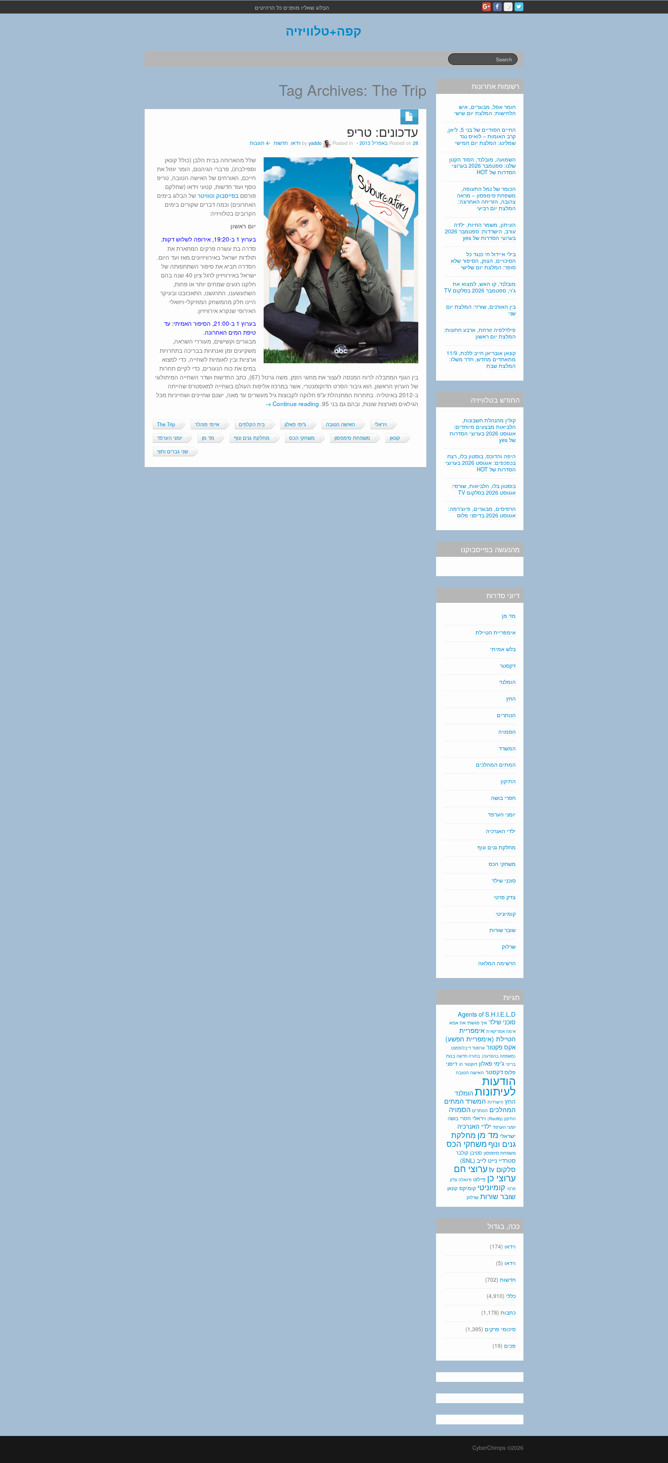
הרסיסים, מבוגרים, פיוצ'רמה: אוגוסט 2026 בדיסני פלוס (482, 512)
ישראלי (508, 1136)
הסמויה (507, 731)
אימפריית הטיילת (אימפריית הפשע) (480, 1034)
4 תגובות (259, 142)
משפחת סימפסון (352, 437)
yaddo (315, 142)
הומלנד (507, 682)
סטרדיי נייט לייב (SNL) (488, 1160)
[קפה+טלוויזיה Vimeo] (508, 6)
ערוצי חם (470, 1168)
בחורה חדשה (468, 1056)
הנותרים (506, 715)
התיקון (508, 781)
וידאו (295, 142)
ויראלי (381, 424)
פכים (510, 1345)
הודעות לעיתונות (495, 1085)
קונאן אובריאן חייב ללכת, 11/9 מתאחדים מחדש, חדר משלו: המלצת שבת (481, 359)
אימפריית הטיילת (495, 632)
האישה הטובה (340, 424)
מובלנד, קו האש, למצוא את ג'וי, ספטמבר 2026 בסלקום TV (480, 287)
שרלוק (509, 946)
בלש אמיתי (503, 649)
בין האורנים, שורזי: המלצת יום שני (481, 310)
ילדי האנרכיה (501, 831)
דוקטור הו (468, 1063)
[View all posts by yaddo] (327, 142)
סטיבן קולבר (469, 1152)
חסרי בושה (503, 797)
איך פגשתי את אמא (468, 1022)
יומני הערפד (169, 437)
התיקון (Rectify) (501, 1118)
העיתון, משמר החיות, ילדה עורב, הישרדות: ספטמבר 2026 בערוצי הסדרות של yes (480, 231)
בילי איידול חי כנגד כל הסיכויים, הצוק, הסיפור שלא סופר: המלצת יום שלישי (483, 260)
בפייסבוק (227, 195)
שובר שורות (502, 930)
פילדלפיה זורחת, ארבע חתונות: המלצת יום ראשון (480, 333)
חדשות (281, 142)
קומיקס (467, 1188)
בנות (450, 1055)
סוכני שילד (504, 880)
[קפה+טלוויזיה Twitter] (519, 6)
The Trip (166, 424)
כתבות (508, 1312)
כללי (511, 1296)
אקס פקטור (501, 1047)
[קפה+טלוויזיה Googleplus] (486, 6)
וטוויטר (206, 195)
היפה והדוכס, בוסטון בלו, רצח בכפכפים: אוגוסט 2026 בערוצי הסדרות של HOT (480, 462)
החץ (511, 698)
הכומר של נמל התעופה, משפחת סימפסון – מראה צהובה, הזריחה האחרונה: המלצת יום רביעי (486, 198)
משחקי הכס (302, 437)
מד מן (208, 437)
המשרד (507, 748)
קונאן (395, 437)
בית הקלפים (252, 424)
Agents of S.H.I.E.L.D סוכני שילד (487, 1018)
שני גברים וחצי (172, 451)
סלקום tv (502, 1169)
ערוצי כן (501, 1177)
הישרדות (495, 1102)
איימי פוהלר (207, 424)
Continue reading (292, 403)
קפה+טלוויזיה (323, 30)
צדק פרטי (505, 897)
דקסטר (508, 665)
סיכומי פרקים (500, 1329)
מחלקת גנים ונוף (251, 437)
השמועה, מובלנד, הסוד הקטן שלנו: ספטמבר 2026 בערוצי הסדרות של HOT (482, 165)
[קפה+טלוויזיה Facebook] (497, 6)
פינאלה (465, 1179)
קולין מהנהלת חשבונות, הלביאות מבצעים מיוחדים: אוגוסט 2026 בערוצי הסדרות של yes (483, 429)
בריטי (511, 1064)
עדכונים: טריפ (382, 131)
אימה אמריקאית (501, 1031)
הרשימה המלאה (497, 963)
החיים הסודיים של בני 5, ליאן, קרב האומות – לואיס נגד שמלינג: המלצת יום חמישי (481, 136)
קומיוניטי (506, 913)
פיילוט (479, 1179)
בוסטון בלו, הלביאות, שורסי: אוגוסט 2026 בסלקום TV (484, 489)
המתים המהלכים (496, 764)
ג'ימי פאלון (295, 424)
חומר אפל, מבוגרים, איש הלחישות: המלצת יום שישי (485, 110)
